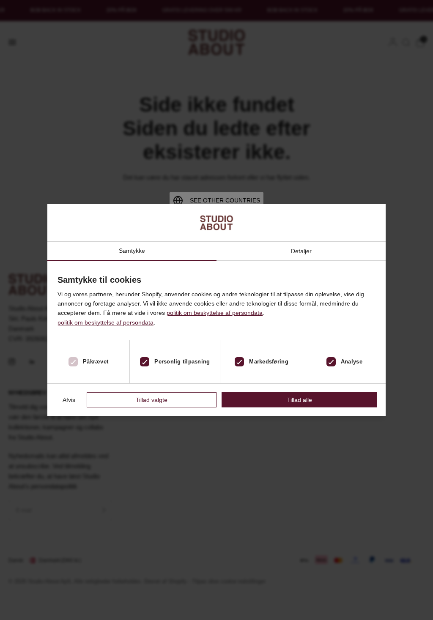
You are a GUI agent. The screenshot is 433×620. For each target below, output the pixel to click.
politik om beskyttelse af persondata (215, 312)
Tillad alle (299, 399)
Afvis (69, 399)
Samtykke (132, 251)
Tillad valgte (151, 399)
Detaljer (301, 251)
